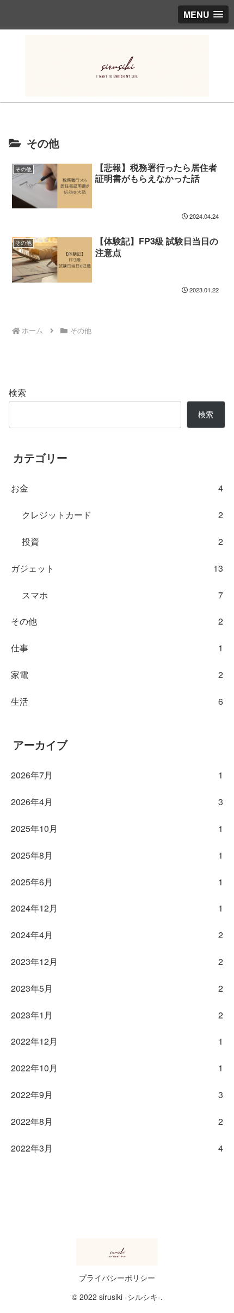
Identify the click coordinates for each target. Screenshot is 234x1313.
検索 (17, 392)
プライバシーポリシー (117, 1277)
